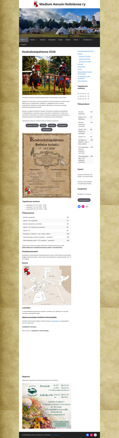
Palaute (76, 40)
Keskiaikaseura (87, 40)
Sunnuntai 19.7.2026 (85, 61)
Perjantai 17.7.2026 (84, 56)
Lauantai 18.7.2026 (84, 59)
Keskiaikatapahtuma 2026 (86, 51)
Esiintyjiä (42, 40)
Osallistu (68, 40)
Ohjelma (32, 40)
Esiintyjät (52, 125)
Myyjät (60, 40)
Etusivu (23, 40)
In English (23, 44)
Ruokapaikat (51, 40)
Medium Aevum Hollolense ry (62, 4)
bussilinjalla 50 (55, 321)
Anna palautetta (82, 81)
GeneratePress (55, 435)
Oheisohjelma (47, 129)
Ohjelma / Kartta (32, 125)
